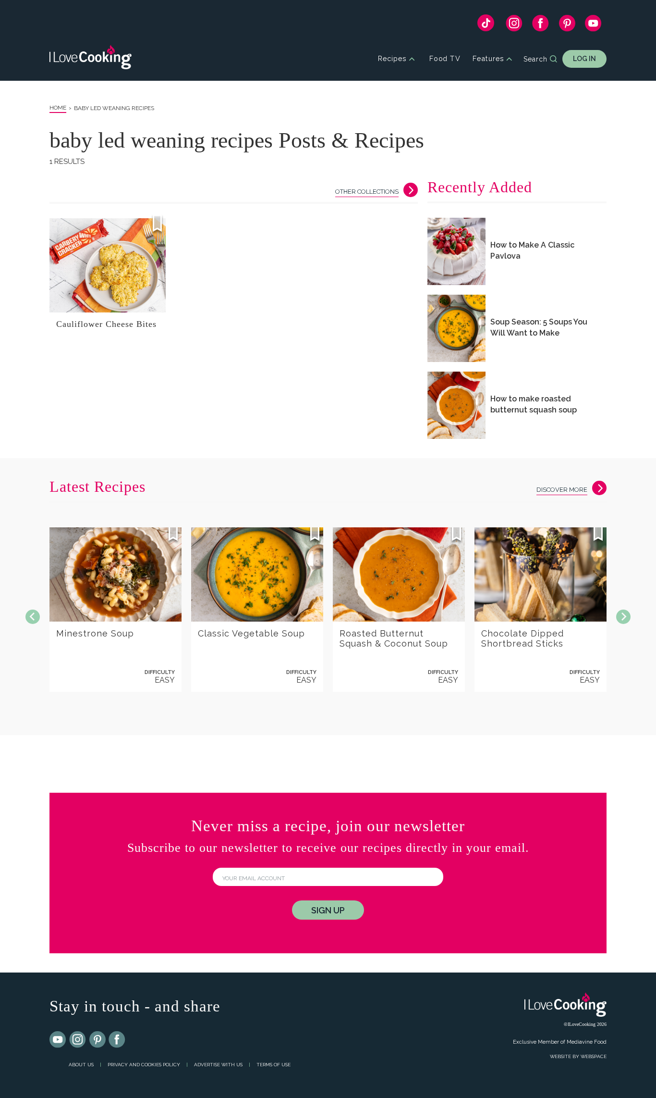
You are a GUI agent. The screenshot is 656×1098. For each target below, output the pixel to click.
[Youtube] (58, 1039)
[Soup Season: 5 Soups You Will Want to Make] (456, 328)
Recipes (392, 59)
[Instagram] (514, 25)
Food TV (445, 59)
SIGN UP (328, 910)
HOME (57, 107)
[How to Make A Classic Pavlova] (456, 251)
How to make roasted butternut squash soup (533, 404)
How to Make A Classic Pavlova (532, 250)
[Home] (90, 59)
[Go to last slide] (32, 617)
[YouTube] (593, 25)
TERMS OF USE (273, 1064)
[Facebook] (540, 25)
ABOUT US (81, 1064)
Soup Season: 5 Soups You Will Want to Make (538, 327)
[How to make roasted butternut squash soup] (456, 405)
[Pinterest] (567, 25)
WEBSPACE (594, 1056)
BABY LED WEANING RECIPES (114, 108)
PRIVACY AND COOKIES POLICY (144, 1064)
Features (488, 59)
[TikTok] (486, 25)
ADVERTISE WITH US (218, 1064)
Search (535, 59)
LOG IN (584, 58)
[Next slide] (623, 617)
